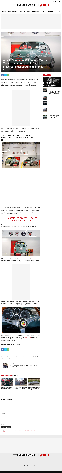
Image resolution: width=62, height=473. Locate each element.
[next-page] (4, 394)
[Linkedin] (56, 1)
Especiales (43, 11)
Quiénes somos (51, 471)
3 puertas (8, 344)
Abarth (13, 30)
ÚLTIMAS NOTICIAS (47, 74)
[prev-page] (2, 394)
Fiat (19, 209)
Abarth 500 (12, 344)
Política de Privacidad (32, 471)
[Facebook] (52, 1)
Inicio (2, 30)
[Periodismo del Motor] (31, 6)
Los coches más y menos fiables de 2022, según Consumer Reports (9, 357)
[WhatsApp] (8, 75)
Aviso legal (26, 471)
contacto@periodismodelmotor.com (34, 462)
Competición (35, 11)
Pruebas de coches (24, 11)
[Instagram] (54, 1)
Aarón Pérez (7, 69)
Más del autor (15, 375)
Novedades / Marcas (12, 11)
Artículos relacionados (6, 375)
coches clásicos (18, 344)
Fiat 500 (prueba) (18, 126)
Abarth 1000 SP (27, 337)
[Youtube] (60, 1)
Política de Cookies (40, 471)
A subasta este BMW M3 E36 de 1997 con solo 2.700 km (31, 357)
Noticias (4, 11)
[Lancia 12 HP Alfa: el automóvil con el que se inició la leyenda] (7, 382)
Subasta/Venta (50, 11)
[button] (59, 11)
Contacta (56, 471)
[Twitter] (58, 1)
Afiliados (46, 471)
